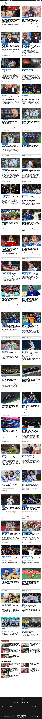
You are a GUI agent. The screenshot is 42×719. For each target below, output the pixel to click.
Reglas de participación (37, 707)
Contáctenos (30, 707)
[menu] (2, 3)
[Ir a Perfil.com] (38, 0)
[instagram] (14, 702)
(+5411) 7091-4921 (26, 716)
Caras (2, 707)
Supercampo (10, 706)
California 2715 (9, 716)
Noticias (3, 708)
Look (9, 707)
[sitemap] (27, 702)
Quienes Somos (30, 706)
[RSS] (24, 702)
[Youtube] (22, 702)
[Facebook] (17, 702)
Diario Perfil (3, 706)
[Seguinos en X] (19, 702)
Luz (9, 708)
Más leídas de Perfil (6, 661)
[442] (21, 699)
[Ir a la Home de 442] (5, 3)
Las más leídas (5, 641)
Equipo (36, 706)
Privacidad (29, 708)
